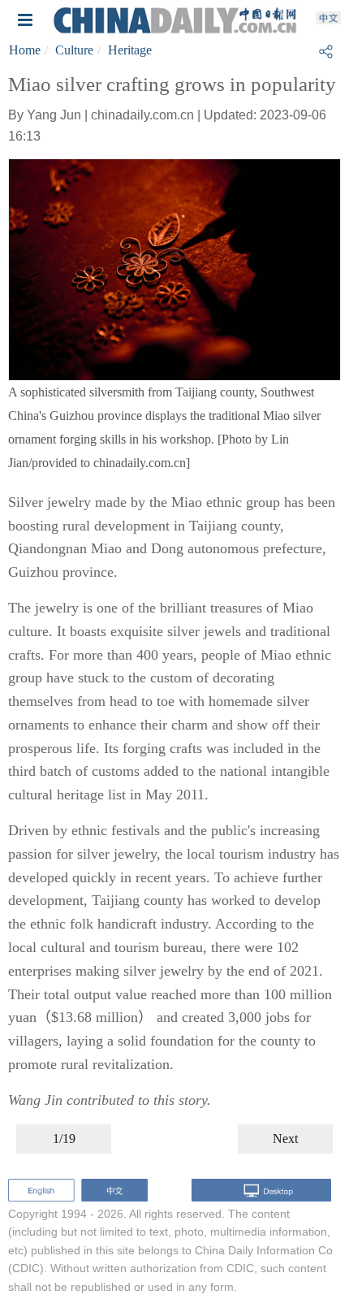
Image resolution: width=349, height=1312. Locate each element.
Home (25, 50)
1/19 (64, 1138)
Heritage (130, 50)
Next (285, 1138)
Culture (74, 50)
